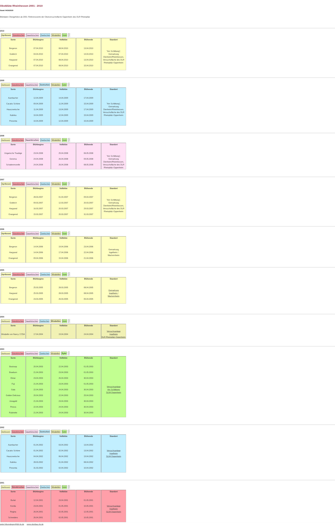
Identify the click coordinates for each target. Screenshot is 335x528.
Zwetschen (45, 35)
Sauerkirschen (32, 35)
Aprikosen (5, 85)
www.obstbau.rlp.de (35, 524)
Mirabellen (56, 35)
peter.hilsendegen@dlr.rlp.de (12, 524)
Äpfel (64, 35)
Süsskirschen (18, 35)
